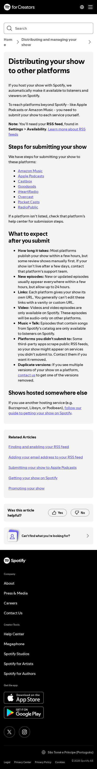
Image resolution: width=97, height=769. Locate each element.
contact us (26, 375)
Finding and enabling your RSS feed (38, 446)
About (9, 583)
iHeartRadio (28, 191)
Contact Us (13, 612)
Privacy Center (22, 762)
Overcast (25, 196)
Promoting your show (26, 488)
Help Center (14, 633)
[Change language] (82, 7)
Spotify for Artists (18, 663)
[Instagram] (24, 732)
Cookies (60, 762)
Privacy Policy (43, 762)
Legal (7, 762)
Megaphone (14, 643)
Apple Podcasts (31, 176)
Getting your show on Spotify (32, 477)
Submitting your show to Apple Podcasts (42, 467)
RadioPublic (28, 207)
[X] (9, 732)
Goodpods (27, 186)
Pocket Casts (29, 201)
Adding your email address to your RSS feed (45, 457)
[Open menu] (90, 7)
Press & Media (16, 593)
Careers (10, 603)
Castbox (25, 181)
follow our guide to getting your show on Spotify (44, 410)
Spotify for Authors (20, 673)
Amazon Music (30, 170)
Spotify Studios (16, 653)
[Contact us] (86, 535)
